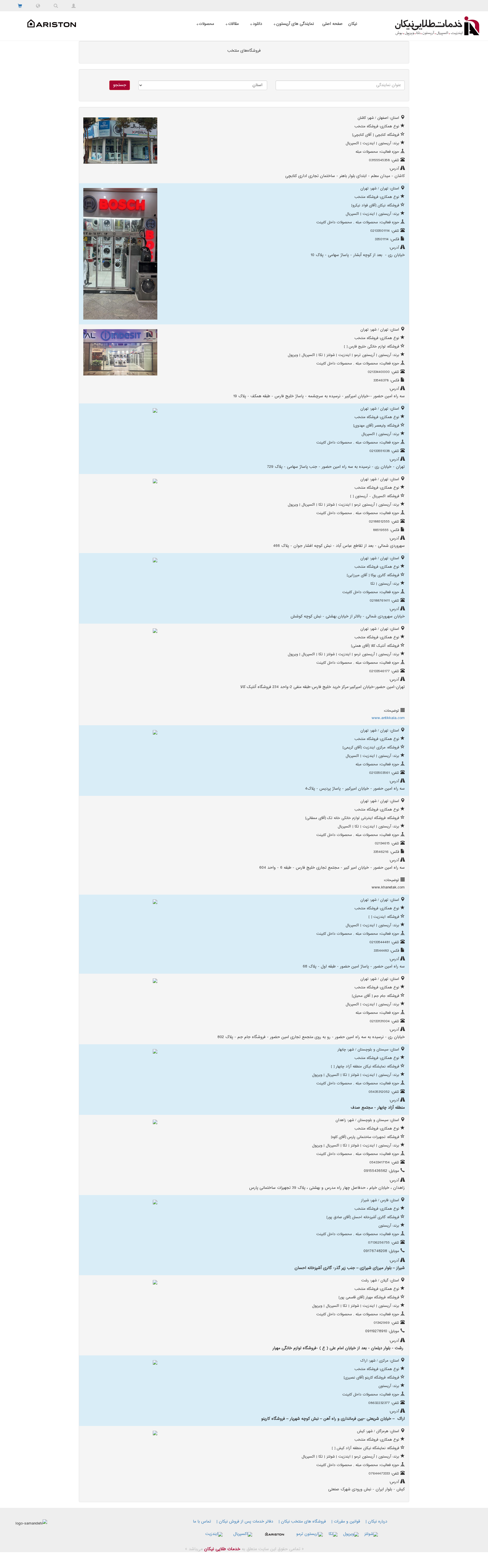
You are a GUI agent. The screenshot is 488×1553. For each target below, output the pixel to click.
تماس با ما (202, 1521)
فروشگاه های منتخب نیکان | (302, 1521)
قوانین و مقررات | (346, 1521)
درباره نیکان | (376, 1521)
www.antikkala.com (388, 718)
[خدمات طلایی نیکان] (424, 26)
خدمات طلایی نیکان (221, 1549)
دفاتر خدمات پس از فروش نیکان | (245, 1521)
